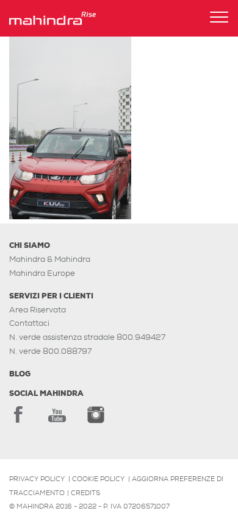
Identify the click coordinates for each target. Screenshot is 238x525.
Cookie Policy (98, 478)
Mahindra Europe (42, 273)
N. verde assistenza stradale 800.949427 (87, 337)
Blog (20, 374)
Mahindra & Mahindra (49, 259)
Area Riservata (37, 310)
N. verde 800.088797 (50, 351)
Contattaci (29, 323)
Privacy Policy (37, 478)
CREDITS (85, 492)
